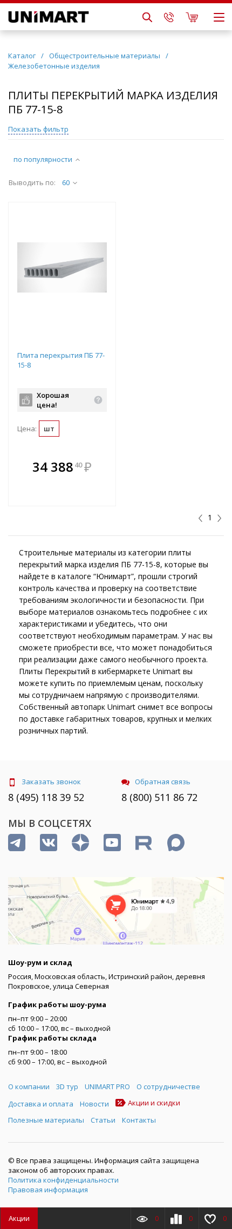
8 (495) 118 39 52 (46, 797)
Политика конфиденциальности (63, 1180)
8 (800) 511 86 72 (159, 797)
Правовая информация (48, 1189)
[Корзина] (191, 16)
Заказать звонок (51, 781)
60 (66, 182)
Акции (19, 1218)
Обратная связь (162, 781)
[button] (105, 467)
